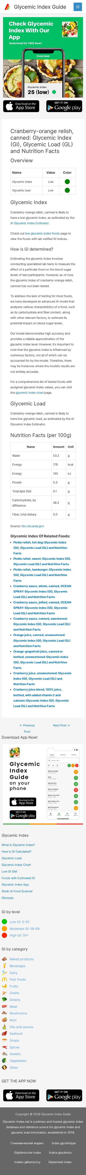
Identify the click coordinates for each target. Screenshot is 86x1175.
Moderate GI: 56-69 (25, 929)
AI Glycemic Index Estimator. (29, 223)
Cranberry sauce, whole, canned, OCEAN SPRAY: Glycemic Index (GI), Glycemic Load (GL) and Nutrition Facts (42, 591)
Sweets (15, 1054)
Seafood (16, 1033)
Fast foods (18, 979)
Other (14, 1068)
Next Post (61, 725)
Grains (14, 993)
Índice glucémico (60, 1152)
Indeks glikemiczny (27, 1162)
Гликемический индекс (27, 1143)
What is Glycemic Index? (18, 845)
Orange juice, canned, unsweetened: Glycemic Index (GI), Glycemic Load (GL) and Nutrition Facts (42, 640)
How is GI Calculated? (16, 851)
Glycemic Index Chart (16, 865)
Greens (15, 1000)
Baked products (22, 959)
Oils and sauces (21, 1027)
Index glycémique (64, 1143)
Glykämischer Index (27, 1152)
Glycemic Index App (15, 884)
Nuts (13, 1020)
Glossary (8, 898)
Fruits (14, 986)
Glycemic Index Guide (40, 7)
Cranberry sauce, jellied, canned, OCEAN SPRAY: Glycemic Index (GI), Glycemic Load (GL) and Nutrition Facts (42, 608)
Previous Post (27, 726)
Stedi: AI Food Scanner (17, 891)
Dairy (14, 973)
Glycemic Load (12, 858)
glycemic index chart (30, 392)
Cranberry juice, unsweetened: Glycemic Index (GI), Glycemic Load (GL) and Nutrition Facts (42, 678)
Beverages (17, 966)
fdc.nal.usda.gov (32, 526)
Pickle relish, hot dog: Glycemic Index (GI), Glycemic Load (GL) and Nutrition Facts (40, 548)
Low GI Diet (9, 871)
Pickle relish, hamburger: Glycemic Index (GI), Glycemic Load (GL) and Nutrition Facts (42, 575)
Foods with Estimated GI (18, 878)
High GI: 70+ (19, 935)
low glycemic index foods (42, 233)
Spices (15, 1047)
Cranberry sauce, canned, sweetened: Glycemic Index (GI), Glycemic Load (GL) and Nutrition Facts (42, 624)
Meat (13, 1007)
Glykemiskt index (60, 1162)
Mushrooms (18, 1013)
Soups (14, 1040)
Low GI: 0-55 (19, 922)
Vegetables (18, 1061)
